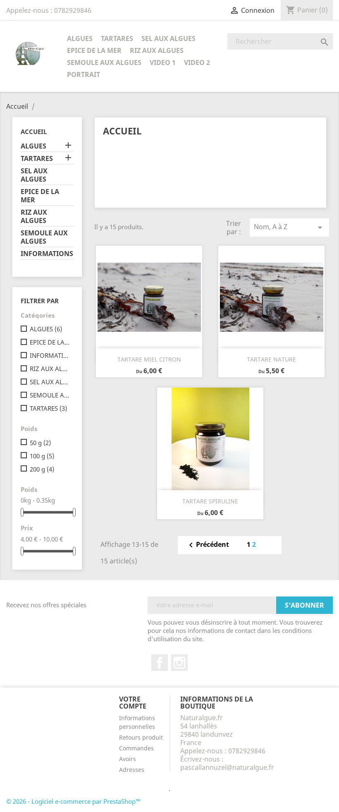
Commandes (136, 748)
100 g (42, 456)
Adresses (131, 770)
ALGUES (80, 38)
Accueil (34, 131)
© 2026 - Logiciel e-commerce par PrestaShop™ (73, 801)
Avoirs (127, 759)
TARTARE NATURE (271, 359)
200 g (42, 469)
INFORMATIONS (47, 253)
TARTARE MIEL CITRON (149, 359)
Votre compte (132, 703)
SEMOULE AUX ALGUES (104, 62)
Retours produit (141, 737)
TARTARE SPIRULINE (210, 501)
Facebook (159, 662)
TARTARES (117, 38)
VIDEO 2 (197, 62)
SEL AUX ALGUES (168, 38)
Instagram (179, 662)
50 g (40, 442)
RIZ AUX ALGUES (157, 50)
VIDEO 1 (163, 62)
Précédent (207, 545)
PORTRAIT (83, 74)
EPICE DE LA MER (94, 50)
